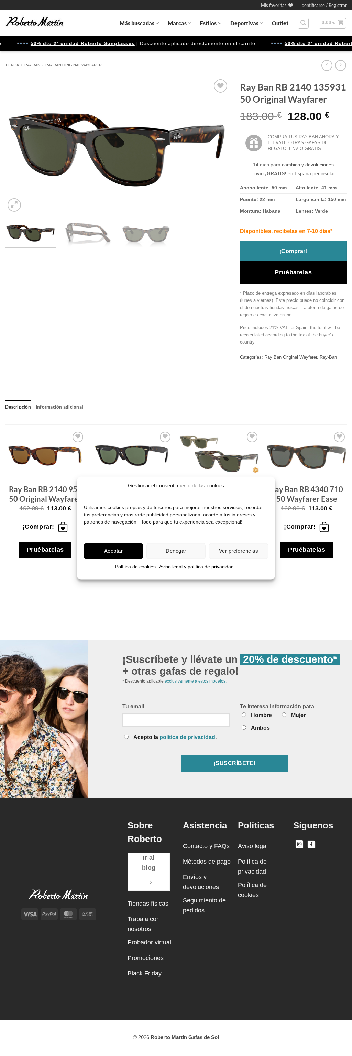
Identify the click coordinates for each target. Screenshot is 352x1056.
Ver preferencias (238, 551)
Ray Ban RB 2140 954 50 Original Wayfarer (45, 494)
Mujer (298, 715)
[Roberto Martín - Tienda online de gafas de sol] (34, 23)
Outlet (280, 23)
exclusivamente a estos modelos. (196, 681)
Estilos (208, 23)
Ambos (260, 728)
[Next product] (326, 65)
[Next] (216, 145)
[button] (323, 5)
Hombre (261, 715)
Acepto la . (175, 737)
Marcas (177, 23)
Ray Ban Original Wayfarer (73, 65)
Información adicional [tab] (59, 407)
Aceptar (113, 551)
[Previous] (18, 145)
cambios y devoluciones (308, 164)
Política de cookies (135, 566)
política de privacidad (187, 737)
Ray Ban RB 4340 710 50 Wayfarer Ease (306, 494)
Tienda (12, 65)
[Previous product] (340, 65)
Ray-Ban (32, 65)
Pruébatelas (293, 272)
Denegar (176, 551)
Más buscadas (137, 23)
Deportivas (244, 23)
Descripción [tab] (18, 407)
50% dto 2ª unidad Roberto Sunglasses (72, 43)
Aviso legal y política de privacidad (196, 566)
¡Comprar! (293, 251)
